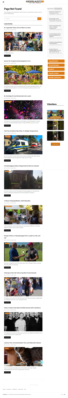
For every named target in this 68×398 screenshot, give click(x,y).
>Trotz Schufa (10, 394)
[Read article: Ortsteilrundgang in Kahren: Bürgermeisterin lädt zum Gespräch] (23, 179)
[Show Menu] (3, 2)
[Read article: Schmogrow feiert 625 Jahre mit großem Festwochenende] (23, 286)
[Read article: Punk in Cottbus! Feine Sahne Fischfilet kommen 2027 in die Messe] (23, 321)
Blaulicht (51, 69)
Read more (8, 55)
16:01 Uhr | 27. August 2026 (10, 168)
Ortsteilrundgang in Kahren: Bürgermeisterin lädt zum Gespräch (21, 166)
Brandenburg (8, 33)
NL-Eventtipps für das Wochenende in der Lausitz (17, 96)
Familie (6, 348)
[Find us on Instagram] (62, 394)
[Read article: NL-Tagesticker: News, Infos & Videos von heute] (23, 41)
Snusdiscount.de (28, 394)
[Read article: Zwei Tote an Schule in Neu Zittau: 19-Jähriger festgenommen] (23, 144)
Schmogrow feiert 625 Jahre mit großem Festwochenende (20, 273)
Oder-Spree (7, 136)
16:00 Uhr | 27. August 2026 (10, 203)
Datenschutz (20, 389)
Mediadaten (14, 389)
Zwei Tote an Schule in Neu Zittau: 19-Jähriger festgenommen (21, 131)
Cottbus (7, 171)
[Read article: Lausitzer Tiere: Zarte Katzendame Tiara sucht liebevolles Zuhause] (23, 356)
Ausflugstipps (8, 66)
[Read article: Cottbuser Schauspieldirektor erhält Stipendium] (23, 214)
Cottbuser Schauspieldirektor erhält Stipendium (17, 201)
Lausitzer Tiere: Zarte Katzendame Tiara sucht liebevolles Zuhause (22, 343)
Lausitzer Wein (16, 394)
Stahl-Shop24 (21, 394)
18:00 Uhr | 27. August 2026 (10, 98)
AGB (25, 389)
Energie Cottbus (54, 73)
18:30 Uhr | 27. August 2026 (10, 29)
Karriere (4, 389)
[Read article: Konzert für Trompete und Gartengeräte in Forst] (23, 74)
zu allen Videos (55, 144)
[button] (55, 114)
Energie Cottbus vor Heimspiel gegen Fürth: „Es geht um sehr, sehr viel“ (55, 50)
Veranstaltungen (54, 65)
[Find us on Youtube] (64, 394)
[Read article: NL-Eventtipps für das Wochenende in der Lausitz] (23, 109)
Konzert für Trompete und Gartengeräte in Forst (17, 61)
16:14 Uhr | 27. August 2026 (10, 133)
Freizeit (7, 278)
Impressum (9, 389)
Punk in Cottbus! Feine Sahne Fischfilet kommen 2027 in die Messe (22, 308)
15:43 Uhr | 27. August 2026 (10, 275)
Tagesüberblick (53, 61)
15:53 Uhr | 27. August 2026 (10, 240)
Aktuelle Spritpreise (55, 77)
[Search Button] (39, 18)
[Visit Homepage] (35, 2)
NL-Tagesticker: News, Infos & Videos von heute (17, 27)
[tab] (50, 8)
